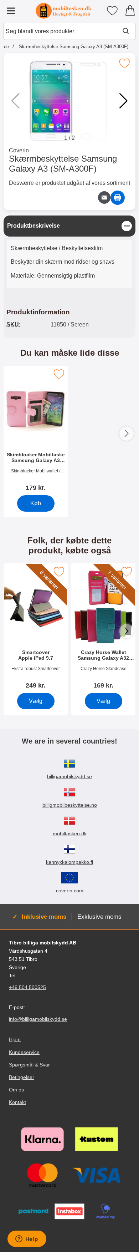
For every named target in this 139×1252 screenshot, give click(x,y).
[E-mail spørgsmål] (104, 197)
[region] (69, 226)
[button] (123, 101)
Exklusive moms (99, 916)
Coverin (19, 150)
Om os (16, 1090)
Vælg (35, 701)
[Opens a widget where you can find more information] (26, 1239)
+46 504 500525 (27, 987)
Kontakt (17, 1102)
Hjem (15, 1039)
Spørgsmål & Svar (29, 1065)
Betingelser (21, 1077)
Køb (35, 503)
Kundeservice (24, 1052)
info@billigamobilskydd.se (38, 1019)
